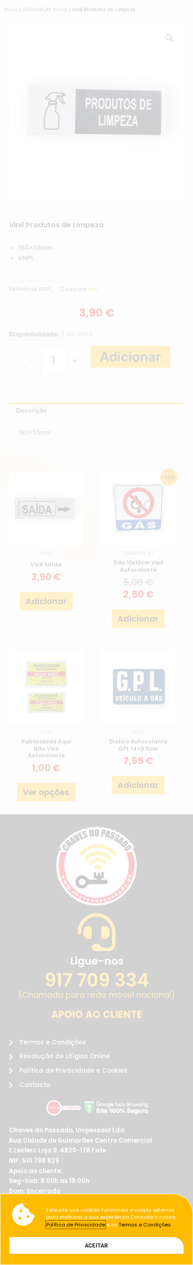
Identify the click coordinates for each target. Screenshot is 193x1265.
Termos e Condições (144, 1224)
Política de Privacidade (75, 1224)
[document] (96, 632)
